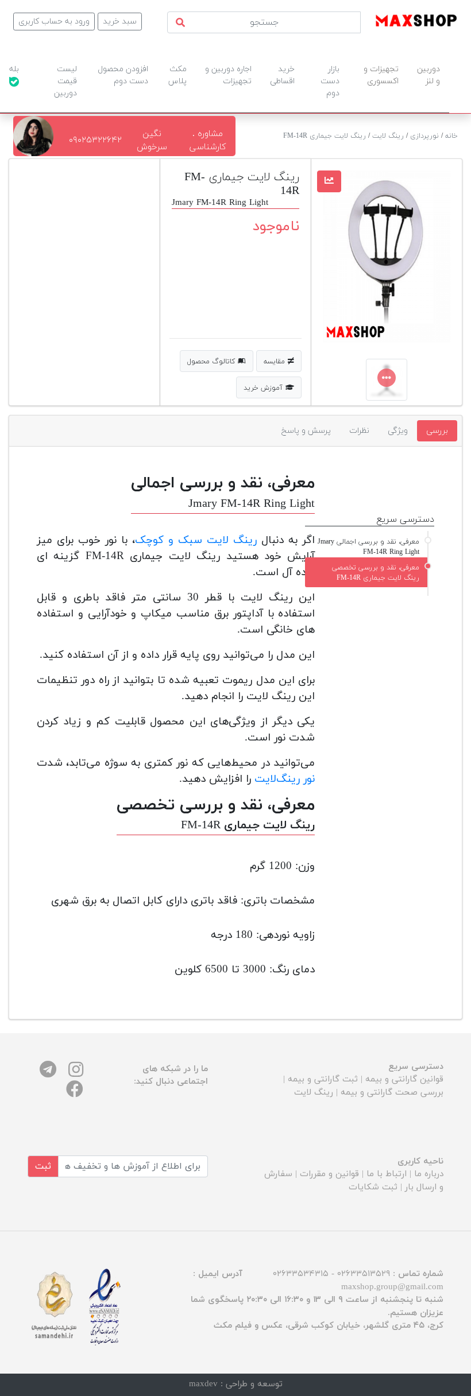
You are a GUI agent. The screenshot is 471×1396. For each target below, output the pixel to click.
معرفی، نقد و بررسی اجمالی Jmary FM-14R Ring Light (368, 547)
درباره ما (428, 1174)
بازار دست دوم (330, 81)
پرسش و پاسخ (306, 430)
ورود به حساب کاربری (54, 21)
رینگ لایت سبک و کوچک (196, 540)
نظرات (359, 430)
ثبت (43, 1166)
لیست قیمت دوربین (65, 81)
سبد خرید (120, 21)
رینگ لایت (388, 136)
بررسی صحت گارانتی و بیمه (392, 1093)
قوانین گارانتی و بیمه (404, 1079)
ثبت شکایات (373, 1187)
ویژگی (398, 430)
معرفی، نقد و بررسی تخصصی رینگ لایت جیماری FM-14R (375, 573)
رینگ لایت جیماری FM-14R (324, 136)
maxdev (203, 1384)
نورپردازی (424, 136)
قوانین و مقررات (329, 1174)
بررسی (437, 430)
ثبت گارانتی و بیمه (323, 1079)
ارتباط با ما (386, 1174)
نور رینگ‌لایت (284, 778)
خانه (451, 136)
